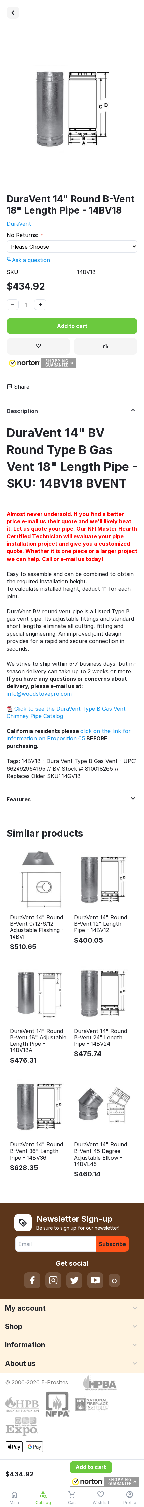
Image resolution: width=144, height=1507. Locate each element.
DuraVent (19, 223)
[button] (41, 363)
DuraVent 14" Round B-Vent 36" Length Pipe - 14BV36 (36, 1151)
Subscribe (112, 1244)
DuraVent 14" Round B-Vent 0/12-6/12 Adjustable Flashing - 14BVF (37, 927)
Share (20, 386)
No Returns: (23, 235)
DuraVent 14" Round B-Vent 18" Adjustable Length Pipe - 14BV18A (38, 1041)
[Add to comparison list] (105, 346)
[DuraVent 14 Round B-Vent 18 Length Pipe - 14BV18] (72, 109)
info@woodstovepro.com (39, 693)
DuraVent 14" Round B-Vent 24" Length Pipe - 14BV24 (100, 1037)
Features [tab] (19, 799)
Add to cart (72, 326)
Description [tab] (22, 411)
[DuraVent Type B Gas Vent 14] (13, 13)
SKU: (13, 272)
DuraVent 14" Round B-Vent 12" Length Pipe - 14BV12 (100, 923)
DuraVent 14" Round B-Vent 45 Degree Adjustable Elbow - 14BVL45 (100, 1154)
